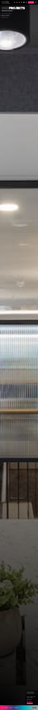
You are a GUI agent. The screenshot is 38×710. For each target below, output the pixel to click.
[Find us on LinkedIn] (21, 2)
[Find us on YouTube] (24, 2)
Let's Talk (31, 2)
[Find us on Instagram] (19, 2)
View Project (29, 703)
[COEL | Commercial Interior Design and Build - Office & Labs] (6, 2)
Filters (34, 707)
